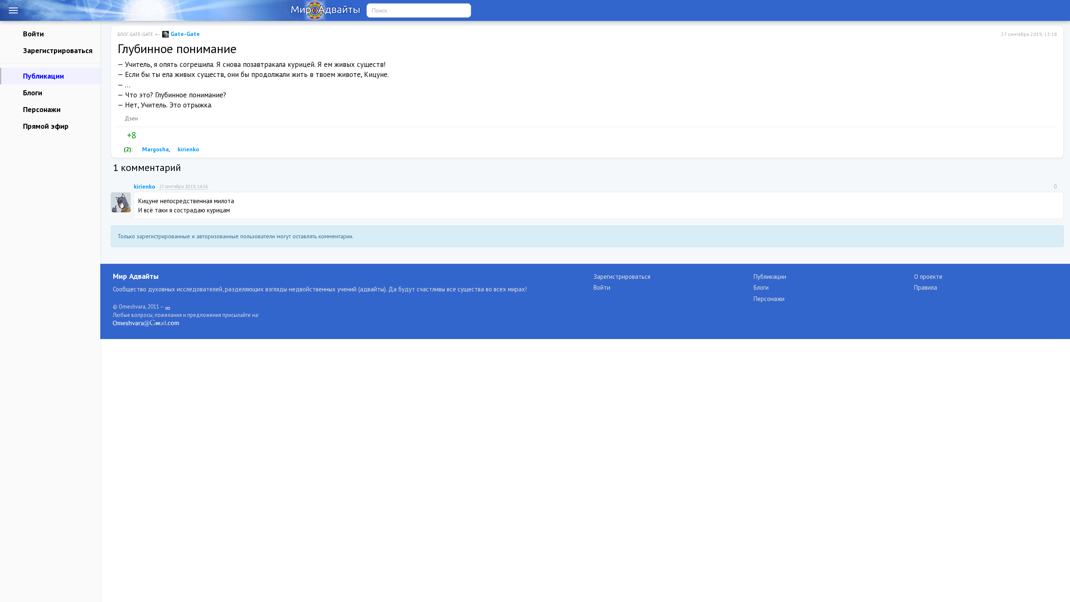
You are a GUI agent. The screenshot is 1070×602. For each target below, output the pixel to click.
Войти (32, 33)
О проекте (928, 277)
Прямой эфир (45, 126)
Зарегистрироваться (56, 50)
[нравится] (120, 135)
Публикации (42, 76)
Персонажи (41, 109)
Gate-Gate (184, 34)
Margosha (154, 149)
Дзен (131, 118)
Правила (925, 287)
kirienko (187, 149)
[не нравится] (142, 135)
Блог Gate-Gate (135, 34)
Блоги (31, 92)
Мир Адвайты (135, 276)
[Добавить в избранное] (160, 135)
